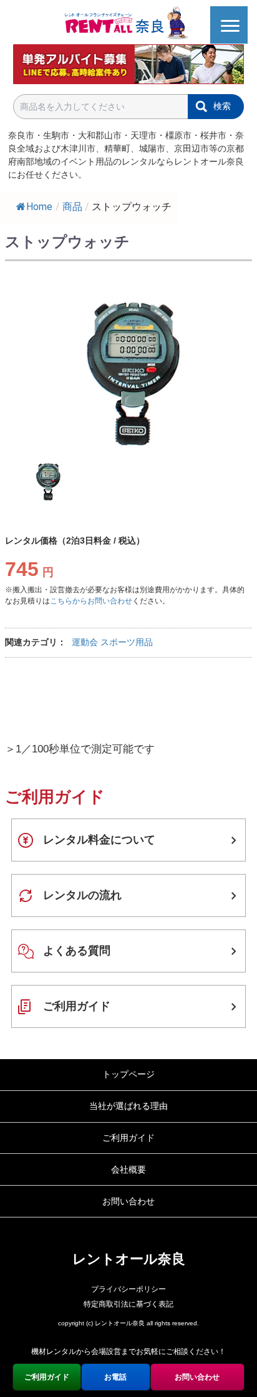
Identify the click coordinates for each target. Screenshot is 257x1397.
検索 (222, 106)
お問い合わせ (128, 1201)
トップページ (128, 1074)
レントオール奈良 (128, 1259)
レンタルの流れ (82, 895)
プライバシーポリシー (128, 1289)
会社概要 (128, 1169)
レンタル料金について (99, 839)
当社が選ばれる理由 (128, 1106)
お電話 (115, 1377)
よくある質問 (76, 950)
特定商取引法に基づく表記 (128, 1304)
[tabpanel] (128, 369)
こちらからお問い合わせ (91, 601)
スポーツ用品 (126, 642)
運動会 (85, 642)
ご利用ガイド (76, 1006)
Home (39, 207)
